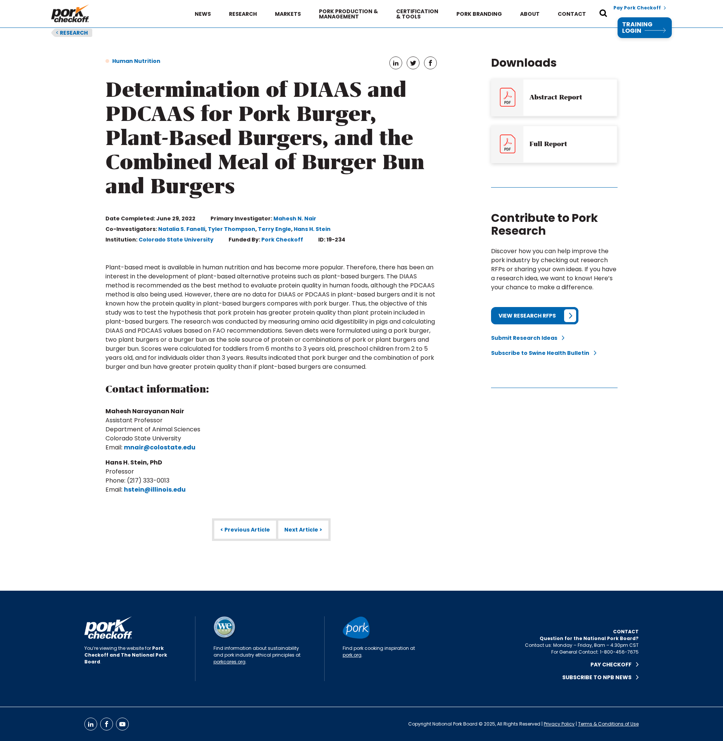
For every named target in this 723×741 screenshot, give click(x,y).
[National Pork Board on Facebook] (106, 724)
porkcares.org (230, 661)
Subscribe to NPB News (599, 677)
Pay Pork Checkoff (637, 8)
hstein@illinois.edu (155, 489)
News (203, 14)
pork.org (352, 655)
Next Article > (303, 529)
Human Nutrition (136, 61)
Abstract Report (555, 97)
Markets (288, 14)
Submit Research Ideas (526, 338)
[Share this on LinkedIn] (395, 63)
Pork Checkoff (282, 239)
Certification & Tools (417, 14)
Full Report (548, 144)
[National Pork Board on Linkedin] (90, 724)
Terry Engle (274, 229)
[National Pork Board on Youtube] (122, 724)
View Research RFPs (527, 315)
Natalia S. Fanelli (181, 229)
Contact (572, 14)
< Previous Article (245, 529)
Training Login (637, 27)
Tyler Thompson (231, 229)
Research (243, 14)
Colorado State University (176, 239)
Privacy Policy (559, 724)
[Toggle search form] (603, 14)
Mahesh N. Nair (294, 218)
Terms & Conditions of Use (608, 724)
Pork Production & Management (348, 14)
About (530, 14)
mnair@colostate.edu (159, 447)
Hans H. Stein (312, 229)
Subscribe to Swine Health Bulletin (542, 353)
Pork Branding (479, 14)
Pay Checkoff (613, 664)
